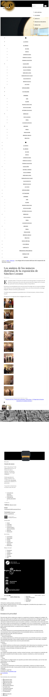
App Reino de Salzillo (27, 110)
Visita (8, 523)
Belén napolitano (27, 72)
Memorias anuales (27, 135)
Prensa (27, 129)
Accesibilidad (28, 599)
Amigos (36, 28)
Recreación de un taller (27, 75)
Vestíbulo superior (27, 67)
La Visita (25, 41)
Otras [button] (2, 657)
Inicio (7, 260)
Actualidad (25, 91)
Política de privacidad (30, 597)
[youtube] (9, 595)
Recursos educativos (27, 104)
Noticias (12, 260)
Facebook (9, 550)
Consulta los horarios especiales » (10, 494)
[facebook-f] (4, 595)
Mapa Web (28, 601)
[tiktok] (7, 595)
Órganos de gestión (27, 60)
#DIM (27, 98)
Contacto (37, 18)
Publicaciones (27, 132)
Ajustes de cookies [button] (5, 606)
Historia (27, 48)
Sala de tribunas (27, 70)
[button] (1, 674)
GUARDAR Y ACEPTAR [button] (6, 670)
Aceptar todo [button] (13, 606)
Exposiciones (25, 87)
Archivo (26, 126)
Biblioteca (27, 138)
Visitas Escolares (27, 107)
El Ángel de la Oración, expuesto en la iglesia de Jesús (30, 400)
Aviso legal (28, 596)
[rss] (8, 595)
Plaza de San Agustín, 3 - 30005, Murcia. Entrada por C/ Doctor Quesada (24, 419)
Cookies (27, 598)
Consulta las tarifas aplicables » (11, 498)
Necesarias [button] (3, 627)
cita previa (13, 480)
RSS (8, 557)
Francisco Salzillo (27, 57)
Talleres (27, 101)
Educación (9, 531)
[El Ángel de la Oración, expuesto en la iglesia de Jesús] (4, 409)
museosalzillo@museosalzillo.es (12, 509)
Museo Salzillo (25, 415)
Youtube (9, 556)
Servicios (25, 113)
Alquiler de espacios (27, 122)
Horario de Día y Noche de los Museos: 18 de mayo (19, 399)
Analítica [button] (3, 642)
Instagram (9, 553)
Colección (26, 63)
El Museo (25, 45)
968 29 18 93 (13, 505)
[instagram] (6, 595)
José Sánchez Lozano (23, 398)
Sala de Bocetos (27, 78)
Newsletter (37, 24)
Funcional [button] (3, 649)
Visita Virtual (38, 12)
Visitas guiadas (27, 117)
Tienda (27, 119)
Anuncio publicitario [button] (6, 635)
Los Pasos (27, 84)
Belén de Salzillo (27, 81)
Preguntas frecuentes (40, 21)
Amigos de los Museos (8, 398)
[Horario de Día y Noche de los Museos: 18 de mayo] (9, 409)
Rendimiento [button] (4, 662)
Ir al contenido (4, 673)
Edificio (27, 51)
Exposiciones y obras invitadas (11, 528)
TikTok (8, 554)
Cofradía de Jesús (27, 54)
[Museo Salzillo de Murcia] (9, 12)
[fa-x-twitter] (5, 595)
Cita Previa (37, 15)
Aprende (25, 95)
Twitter (9, 551)
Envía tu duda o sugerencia (9, 512)
